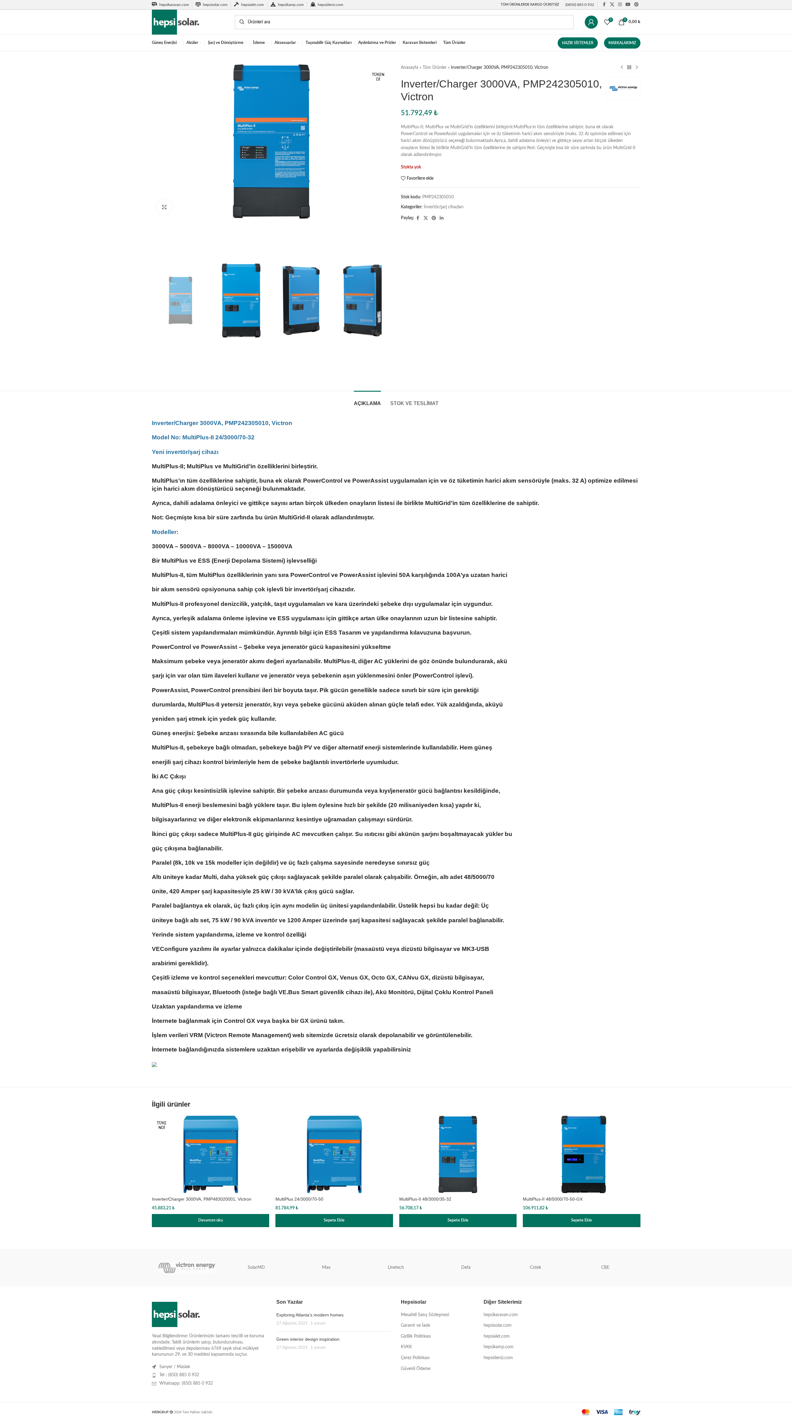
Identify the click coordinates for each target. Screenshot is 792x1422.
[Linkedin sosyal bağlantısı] (441, 218)
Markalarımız (622, 43)
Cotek (535, 1267)
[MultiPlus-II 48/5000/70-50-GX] (581, 1154)
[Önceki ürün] (622, 67)
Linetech (396, 1267)
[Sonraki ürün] (636, 67)
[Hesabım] (591, 22)
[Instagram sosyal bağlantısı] (620, 4)
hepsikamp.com (498, 1347)
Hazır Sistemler (577, 43)
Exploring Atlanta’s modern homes (310, 1314)
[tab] (367, 400)
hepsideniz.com (498, 1358)
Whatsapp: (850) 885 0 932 (186, 1383)
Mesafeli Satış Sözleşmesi (425, 1315)
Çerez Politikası (415, 1358)
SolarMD (256, 1267)
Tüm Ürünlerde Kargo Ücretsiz (530, 4)
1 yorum (318, 1323)
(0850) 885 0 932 (579, 5)
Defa (466, 1267)
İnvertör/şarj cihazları (443, 207)
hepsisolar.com (498, 1325)
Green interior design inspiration (308, 1339)
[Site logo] (190, 22)
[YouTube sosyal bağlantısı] (628, 4)
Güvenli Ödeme (415, 1369)
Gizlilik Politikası (416, 1336)
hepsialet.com (497, 1336)
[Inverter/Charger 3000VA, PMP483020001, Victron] (210, 1154)
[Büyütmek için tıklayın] (164, 207)
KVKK (406, 1347)
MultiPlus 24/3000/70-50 (299, 1199)
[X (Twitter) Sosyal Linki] (612, 4)
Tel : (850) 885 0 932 (179, 1375)
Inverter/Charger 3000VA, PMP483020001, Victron (201, 1199)
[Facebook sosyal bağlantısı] (604, 4)
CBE (605, 1267)
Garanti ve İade (415, 1325)
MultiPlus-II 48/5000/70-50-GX (553, 1199)
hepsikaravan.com (501, 1315)
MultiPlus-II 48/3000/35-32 (425, 1199)
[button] (334, 1220)
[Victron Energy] (187, 1267)
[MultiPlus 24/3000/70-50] (334, 1154)
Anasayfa (409, 67)
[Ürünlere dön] (629, 67)
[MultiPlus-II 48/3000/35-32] (458, 1154)
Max (326, 1267)
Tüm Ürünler (435, 67)
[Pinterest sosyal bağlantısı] (636, 4)
